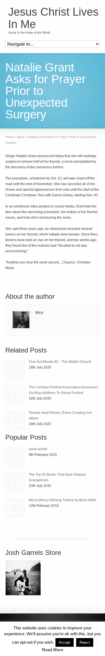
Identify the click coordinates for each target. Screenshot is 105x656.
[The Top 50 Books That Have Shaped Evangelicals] (15, 482)
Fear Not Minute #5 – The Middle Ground (60, 362)
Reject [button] (85, 642)
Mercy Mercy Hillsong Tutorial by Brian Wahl (62, 500)
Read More (52, 649)
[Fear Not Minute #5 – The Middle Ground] (15, 369)
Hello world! (38, 449)
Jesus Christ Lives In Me (53, 18)
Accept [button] (64, 642)
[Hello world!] (15, 457)
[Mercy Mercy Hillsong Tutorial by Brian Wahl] (15, 508)
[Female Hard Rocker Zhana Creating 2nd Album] (15, 420)
